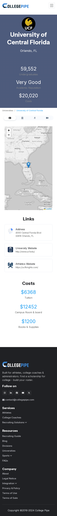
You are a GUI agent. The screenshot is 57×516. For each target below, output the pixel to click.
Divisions (7, 445)
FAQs (5, 460)
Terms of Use (9, 493)
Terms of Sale (10, 497)
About (5, 473)
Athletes (6, 412)
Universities (7, 110)
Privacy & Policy (11, 488)
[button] (28, 165)
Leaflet (49, 208)
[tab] (10, 118)
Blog (4, 441)
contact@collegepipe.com (19, 399)
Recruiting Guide (11, 436)
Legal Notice (9, 478)
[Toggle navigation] (52, 5)
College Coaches (11, 417)
